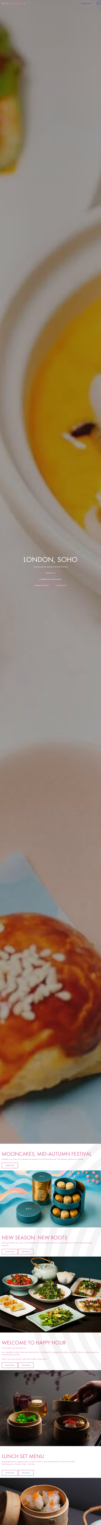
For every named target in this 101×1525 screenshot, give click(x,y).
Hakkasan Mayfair (41, 585)
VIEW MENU (26, 1252)
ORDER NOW (9, 1165)
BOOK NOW (9, 1252)
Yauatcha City (61, 585)
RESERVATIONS (86, 3)
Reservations (50, 573)
